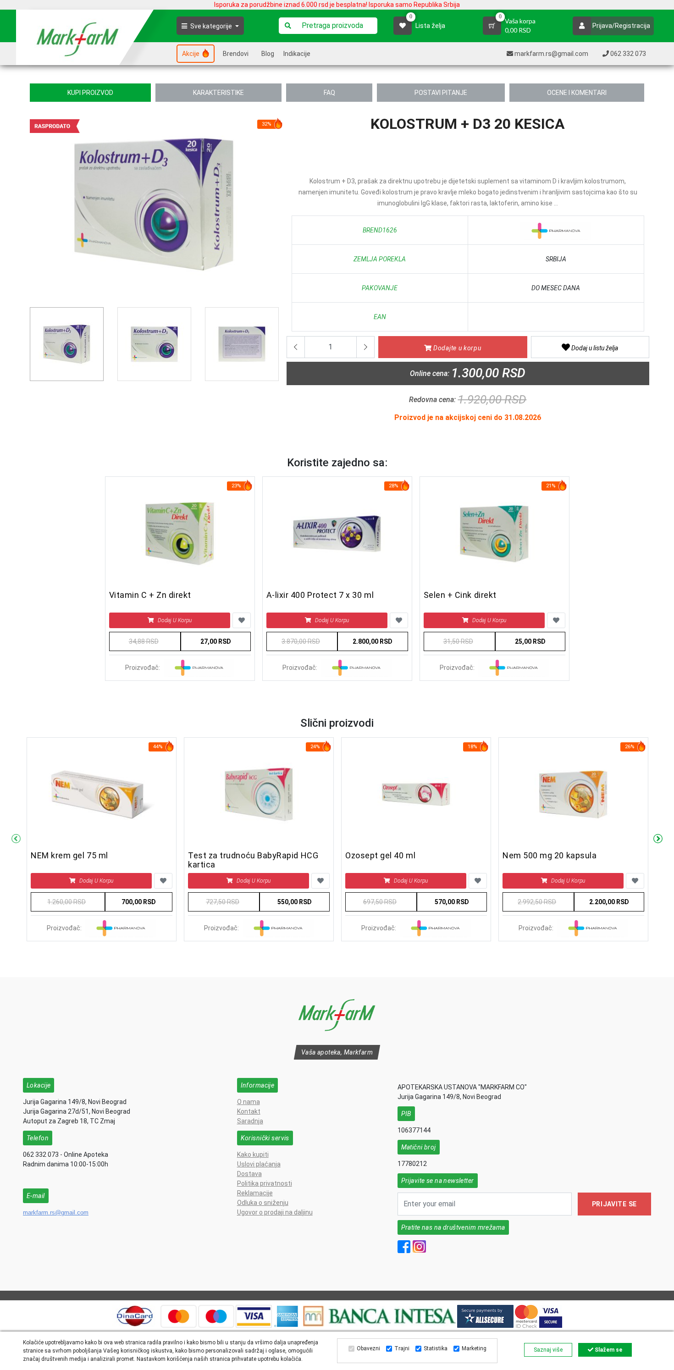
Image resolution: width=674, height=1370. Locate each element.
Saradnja (250, 1121)
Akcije (191, 53)
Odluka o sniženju (262, 1202)
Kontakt (248, 1111)
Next (658, 839)
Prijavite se (614, 1204)
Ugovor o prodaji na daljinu (275, 1212)
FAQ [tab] (329, 92)
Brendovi (236, 53)
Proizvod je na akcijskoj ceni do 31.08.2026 (467, 417)
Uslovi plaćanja (259, 1164)
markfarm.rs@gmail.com (55, 1212)
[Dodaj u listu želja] (241, 620)
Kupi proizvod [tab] (90, 92)
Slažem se (607, 1350)
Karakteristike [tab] (218, 92)
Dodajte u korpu (456, 348)
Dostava (249, 1173)
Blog (267, 53)
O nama (248, 1101)
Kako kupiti (253, 1154)
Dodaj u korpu (175, 620)
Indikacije (296, 53)
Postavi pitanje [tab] (440, 92)
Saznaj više (548, 1350)
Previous (34, 207)
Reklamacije (255, 1193)
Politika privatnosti (264, 1183)
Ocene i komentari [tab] (577, 92)
